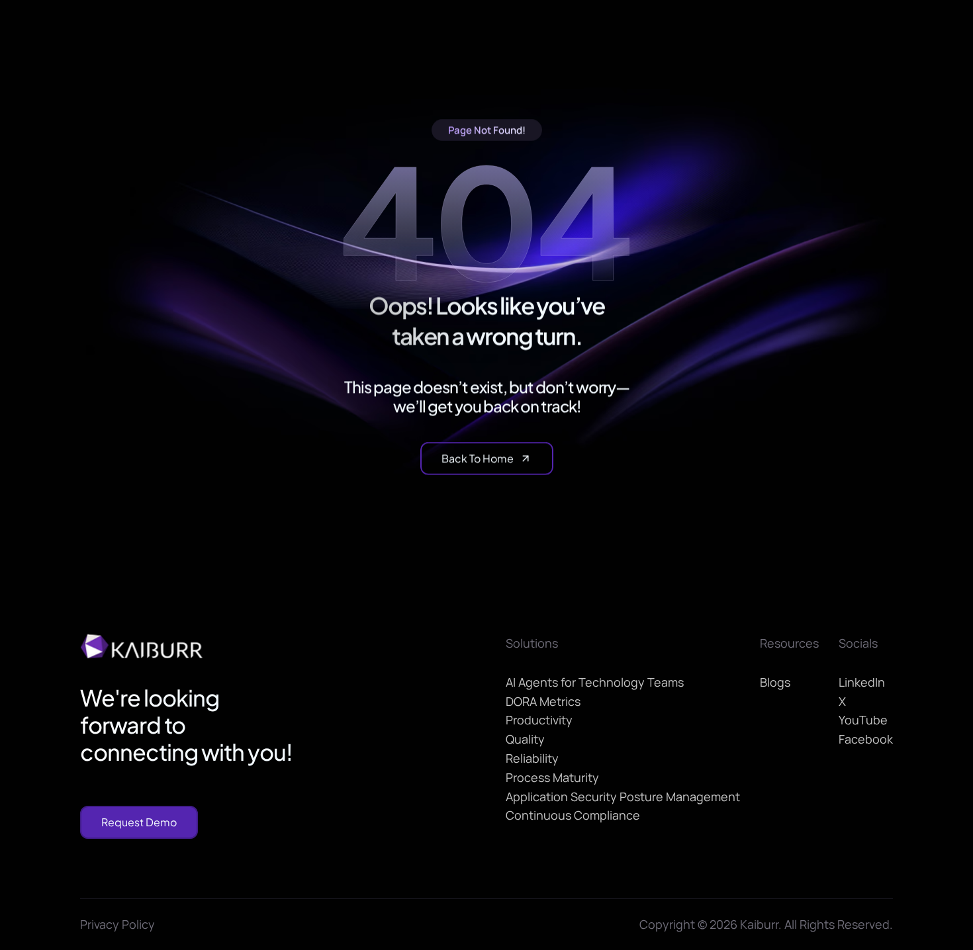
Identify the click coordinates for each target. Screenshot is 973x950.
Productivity (539, 720)
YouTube (863, 720)
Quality (525, 739)
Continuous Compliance (573, 815)
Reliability (532, 758)
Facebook (866, 739)
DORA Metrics (543, 701)
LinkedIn (862, 682)
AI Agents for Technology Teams (595, 682)
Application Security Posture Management (623, 796)
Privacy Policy (117, 924)
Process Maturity (552, 777)
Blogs (775, 682)
